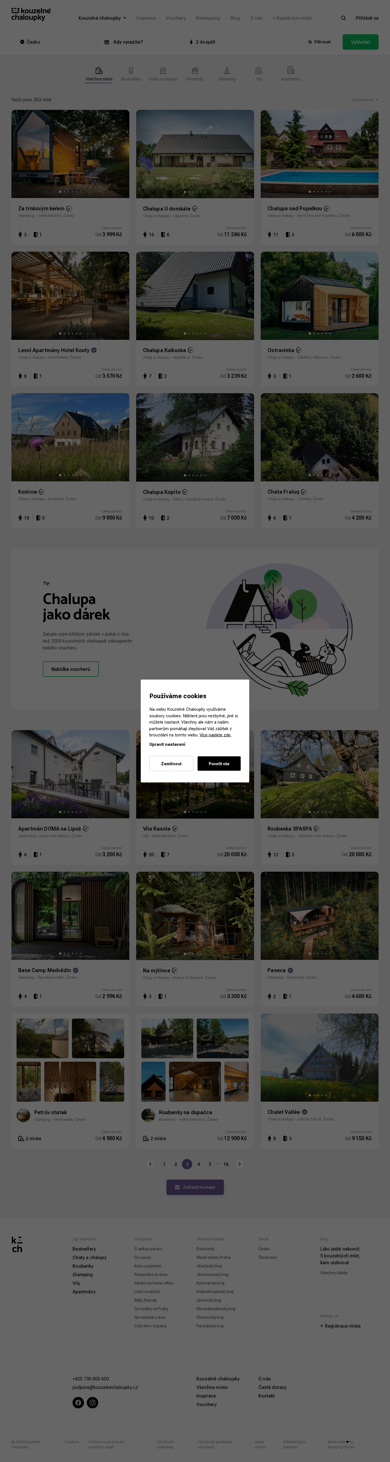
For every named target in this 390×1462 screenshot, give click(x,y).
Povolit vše (219, 763)
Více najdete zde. (215, 735)
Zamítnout (171, 763)
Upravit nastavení (167, 744)
